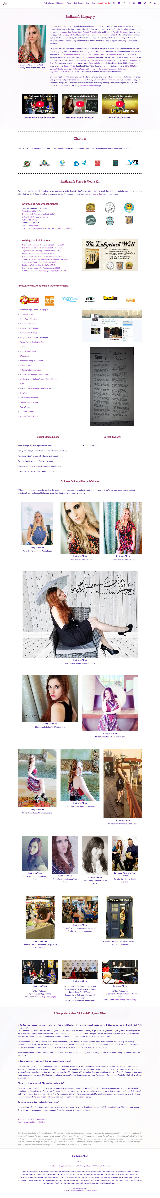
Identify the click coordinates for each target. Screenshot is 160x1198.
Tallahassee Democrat (108, 69)
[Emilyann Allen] (5, 5)
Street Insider (92, 69)
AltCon (122, 60)
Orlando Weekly (79, 69)
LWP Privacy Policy (83, 1166)
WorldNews (66, 72)
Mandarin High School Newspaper (34, 310)
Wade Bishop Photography (45, 997)
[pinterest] (134, 3)
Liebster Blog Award (30, 226)
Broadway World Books (29, 328)
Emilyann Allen (79, 1188)
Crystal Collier (70, 66)
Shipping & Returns (66, 1166)
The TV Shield (93, 54)
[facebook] (129, 3)
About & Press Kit (104, 3)
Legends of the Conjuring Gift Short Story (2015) (41, 251)
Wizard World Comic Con (109, 60)
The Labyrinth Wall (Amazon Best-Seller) (38, 214)
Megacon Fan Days (28, 338)
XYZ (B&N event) (27, 412)
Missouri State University (90, 86)
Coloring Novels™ (121, 29)
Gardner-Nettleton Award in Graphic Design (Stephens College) (47, 228)
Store (79, 1161)
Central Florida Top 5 (29, 416)
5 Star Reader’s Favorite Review (35, 217)
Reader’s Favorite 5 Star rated (117, 32)
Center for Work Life (108, 54)
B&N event (38, 361)
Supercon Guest (26, 314)
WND (22, 384)
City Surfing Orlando (28, 333)
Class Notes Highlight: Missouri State (35, 375)
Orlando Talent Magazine (30, 370)
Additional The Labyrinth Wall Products (33, 1119)
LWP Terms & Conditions (101, 1166)
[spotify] (119, 3)
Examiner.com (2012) (41, 268)
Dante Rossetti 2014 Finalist (33, 211)
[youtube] (139, 3)
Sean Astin (93, 63)
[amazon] (114, 3)
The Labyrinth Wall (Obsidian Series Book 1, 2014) (42, 256)
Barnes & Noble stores (89, 60)
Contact (53, 1166)
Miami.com (68, 69)
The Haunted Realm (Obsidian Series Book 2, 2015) (42, 248)
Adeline (23, 347)
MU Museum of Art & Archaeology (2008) (44, 271)
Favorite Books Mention (48, 379)
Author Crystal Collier (29, 379)
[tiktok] (150, 3)
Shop (93, 3)
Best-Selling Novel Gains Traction (41, 388)
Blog (87, 3)
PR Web (23, 393)
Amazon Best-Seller (69, 32)
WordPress (74, 1190)
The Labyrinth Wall (69, 35)
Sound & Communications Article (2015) (38, 254)
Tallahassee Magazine (29, 402)
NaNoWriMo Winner (30, 220)
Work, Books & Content (75, 3)
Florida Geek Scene (28, 351)
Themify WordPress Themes (88, 1190)
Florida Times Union (28, 324)
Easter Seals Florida (125, 54)
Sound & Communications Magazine (72, 54)
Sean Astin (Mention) (28, 319)
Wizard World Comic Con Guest (33, 342)
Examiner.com (89, 57)
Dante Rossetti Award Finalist (89, 32)
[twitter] (144, 3)
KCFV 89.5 (129, 66)
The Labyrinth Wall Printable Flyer (31, 1122)
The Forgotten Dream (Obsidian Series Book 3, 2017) (43, 245)
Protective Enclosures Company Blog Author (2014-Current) (46, 259)
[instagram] (124, 3)
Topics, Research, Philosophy (54, 3)
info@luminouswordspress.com (96, 194)
